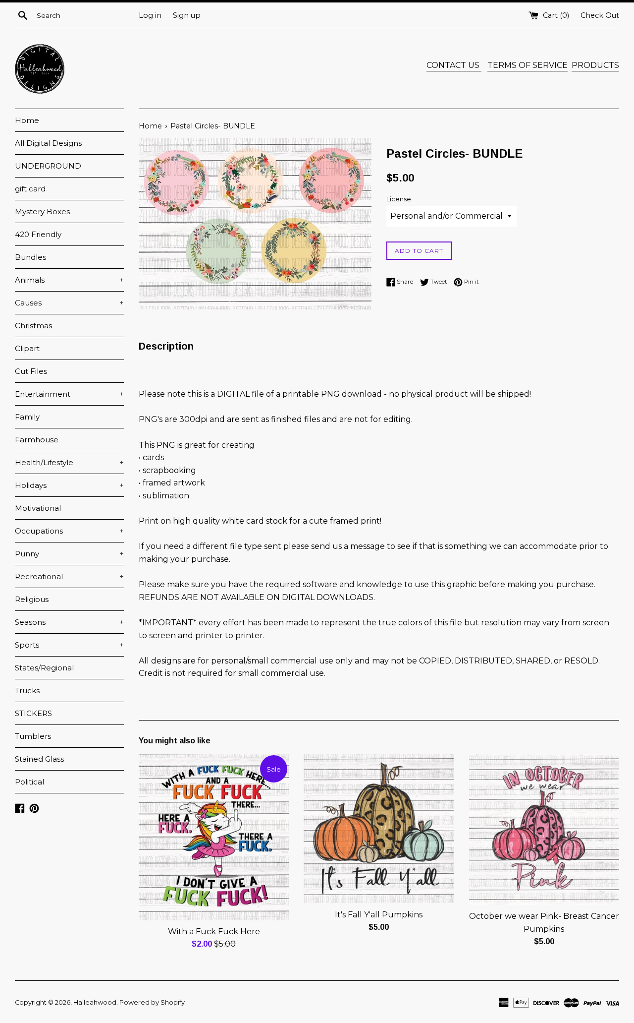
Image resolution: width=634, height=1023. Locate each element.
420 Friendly (38, 234)
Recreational (69, 576)
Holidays (69, 485)
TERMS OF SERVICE (527, 65)
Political (29, 781)
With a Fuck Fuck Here (214, 931)
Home (27, 120)
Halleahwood (94, 1002)
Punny (69, 553)
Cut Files (31, 371)
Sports (69, 645)
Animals (69, 280)
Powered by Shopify (152, 1002)
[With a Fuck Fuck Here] (214, 837)
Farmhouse (36, 439)
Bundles (30, 257)
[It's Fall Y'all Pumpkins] (379, 828)
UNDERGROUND (48, 166)
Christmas (33, 325)
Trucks (27, 690)
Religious (32, 599)
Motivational (38, 508)
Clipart (27, 348)
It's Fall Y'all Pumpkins (379, 914)
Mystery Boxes (42, 211)
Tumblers (33, 736)
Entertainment (69, 394)
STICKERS (33, 713)
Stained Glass (39, 759)
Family (27, 416)
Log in (150, 15)
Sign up (187, 15)
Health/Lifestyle (69, 462)
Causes (69, 302)
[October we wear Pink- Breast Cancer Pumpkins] (544, 829)
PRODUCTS (595, 65)
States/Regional (44, 667)
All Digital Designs (48, 143)
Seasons (69, 622)
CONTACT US (453, 65)
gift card (30, 188)
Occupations (69, 531)
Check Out (600, 15)
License (398, 199)
